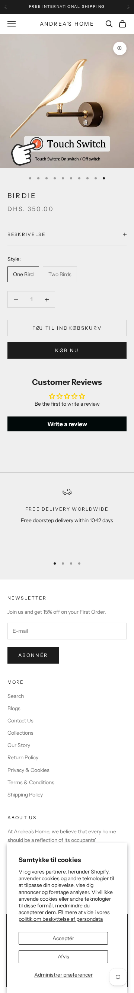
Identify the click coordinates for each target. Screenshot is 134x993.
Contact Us (20, 720)
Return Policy (22, 757)
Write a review (67, 424)
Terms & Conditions (30, 782)
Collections (20, 732)
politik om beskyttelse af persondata (61, 919)
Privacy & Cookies (28, 770)
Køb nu (67, 350)
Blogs (13, 708)
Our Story (18, 745)
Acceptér (63, 938)
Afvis (63, 956)
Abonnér (33, 655)
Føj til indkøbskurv (67, 328)
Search (15, 696)
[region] (67, 519)
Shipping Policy (25, 794)
